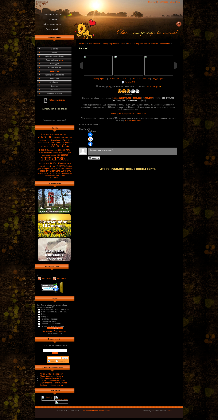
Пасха (51, 173)
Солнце (49, 150)
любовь (49, 153)
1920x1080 (53, 158)
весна (42, 149)
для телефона (50, 175)
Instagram (45, 317)
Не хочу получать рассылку (52, 326)
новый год (50, 166)
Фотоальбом (94, 43)
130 (133, 78)
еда (59, 168)
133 (144, 78)
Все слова (54, 178)
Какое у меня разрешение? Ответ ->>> (128, 114)
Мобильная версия (56, 100)
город (61, 143)
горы (47, 140)
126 (117, 78)
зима (42, 163)
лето (68, 150)
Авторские (60, 176)
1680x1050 (57, 152)
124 (109, 78)
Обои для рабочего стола (113, 43)
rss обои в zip (61, 278)
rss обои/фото (47, 278)
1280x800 (66, 171)
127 (120, 78)
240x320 (44, 146)
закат (46, 142)
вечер (52, 134)
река (47, 164)
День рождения (66, 168)
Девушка (45, 134)
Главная (152, 2)
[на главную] (143, 34)
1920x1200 (56, 163)
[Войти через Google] (90, 139)
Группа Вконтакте (48, 321)
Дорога (41, 143)
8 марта (54, 168)
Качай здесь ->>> (133, 120)
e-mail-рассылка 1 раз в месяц (53, 312)
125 (113, 78)
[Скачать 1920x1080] (128, 82)
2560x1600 (45, 137)
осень (66, 140)
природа (68, 142)
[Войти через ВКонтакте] (90, 134)
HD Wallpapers (56, 140)
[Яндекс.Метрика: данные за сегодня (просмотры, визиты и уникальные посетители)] (61, 398)
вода (65, 153)
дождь (40, 173)
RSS (178, 2)
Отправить (94, 158)
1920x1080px (152, 86)
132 (140, 78)
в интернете (62, 361)
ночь (55, 150)
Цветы (64, 155)
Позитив (42, 153)
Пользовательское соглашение (96, 411)
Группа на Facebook (49, 319)
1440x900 (61, 150)
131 (137, 78)
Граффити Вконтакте (49, 171)
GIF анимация (66, 173)
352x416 (57, 173)
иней (67, 160)
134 (148, 78)
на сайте (53, 361)
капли (46, 173)
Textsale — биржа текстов (51, 385)
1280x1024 (59, 146)
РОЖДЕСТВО (61, 166)
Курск (66, 134)
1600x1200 (54, 143)
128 (124, 78)
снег (59, 155)
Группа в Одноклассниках (51, 324)
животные (59, 134)
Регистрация (162, 2)
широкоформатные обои (62, 137)
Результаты (47, 331)
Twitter (43, 314)
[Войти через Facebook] (90, 144)
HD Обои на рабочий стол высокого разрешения (148, 43)
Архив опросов (60, 331)
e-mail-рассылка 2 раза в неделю (55, 309)
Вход (172, 2)
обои (42, 140)
